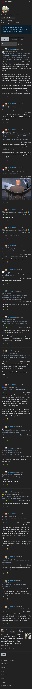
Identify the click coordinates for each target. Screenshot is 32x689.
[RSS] (21, 44)
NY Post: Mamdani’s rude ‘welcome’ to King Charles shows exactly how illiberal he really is (16, 497)
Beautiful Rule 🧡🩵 (23, 212)
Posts (21, 39)
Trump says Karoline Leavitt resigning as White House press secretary (14, 109)
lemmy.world (4, 645)
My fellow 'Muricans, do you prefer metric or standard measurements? (14, 519)
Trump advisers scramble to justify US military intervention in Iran (14, 585)
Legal (3, 671)
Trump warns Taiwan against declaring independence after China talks (12, 453)
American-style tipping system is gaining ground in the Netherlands (15, 251)
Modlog (3, 667)
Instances (4, 675)
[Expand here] (28, 636)
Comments (13, 39)
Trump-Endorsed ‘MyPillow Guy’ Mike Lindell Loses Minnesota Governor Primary (15, 173)
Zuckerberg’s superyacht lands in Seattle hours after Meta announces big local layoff (16, 431)
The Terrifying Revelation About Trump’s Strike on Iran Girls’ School (15, 561)
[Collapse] (3, 49)
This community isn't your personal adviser (13, 389)
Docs (3, 678)
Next (3, 654)
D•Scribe (8, 2)
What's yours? (25, 609)
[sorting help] (18, 44)
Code (3, 682)
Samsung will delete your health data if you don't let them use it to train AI (16, 274)
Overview (5, 39)
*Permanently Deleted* (8, 477)
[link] (6, 61)
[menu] (29, 2)
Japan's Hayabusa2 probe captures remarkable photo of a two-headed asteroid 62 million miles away (15, 323)
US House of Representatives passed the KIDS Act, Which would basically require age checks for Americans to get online (16, 357)
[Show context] (3, 61)
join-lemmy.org (6, 685)
